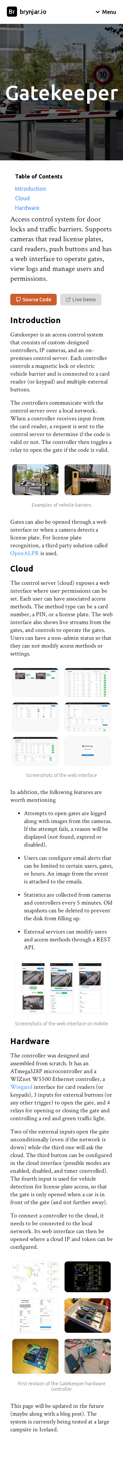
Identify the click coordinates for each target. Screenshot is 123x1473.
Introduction (30, 189)
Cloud (22, 198)
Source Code (37, 299)
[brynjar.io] (12, 12)
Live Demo (84, 299)
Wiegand (21, 1087)
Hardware (27, 208)
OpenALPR (24, 553)
